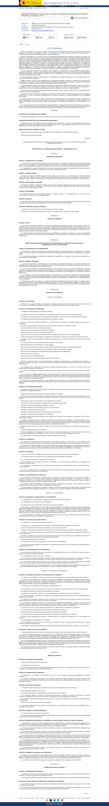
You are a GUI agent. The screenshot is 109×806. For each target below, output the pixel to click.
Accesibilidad (48, 798)
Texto (21, 44)
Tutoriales (78, 798)
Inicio (27, 8)
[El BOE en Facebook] (54, 801)
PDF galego (83, 37)
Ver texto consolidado (81, 18)
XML (53, 37)
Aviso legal (42, 798)
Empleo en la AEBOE (85, 798)
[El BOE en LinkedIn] (58, 801)
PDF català (70, 37)
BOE (31, 8)
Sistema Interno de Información (68, 798)
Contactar (21, 798)
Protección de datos (57, 798)
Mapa (37, 798)
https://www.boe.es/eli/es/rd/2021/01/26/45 (42, 30)
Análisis (27, 44)
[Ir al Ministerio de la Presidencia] (30, 2)
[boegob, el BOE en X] (51, 801)
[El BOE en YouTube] (62, 801)
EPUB (40, 37)
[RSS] (47, 801)
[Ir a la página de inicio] (60, 3)
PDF (27, 37)
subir (86, 793)
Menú (77, 6)
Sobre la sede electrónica (29, 798)
